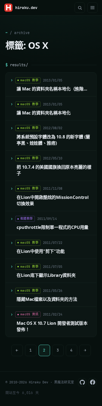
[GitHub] (82, 382)
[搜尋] (80, 7)
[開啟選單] (92, 7)
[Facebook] (92, 382)
